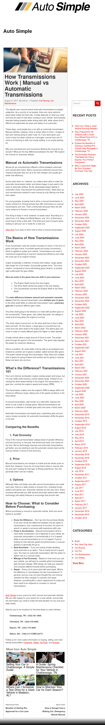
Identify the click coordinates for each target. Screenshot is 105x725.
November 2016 (82, 514)
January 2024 (81, 254)
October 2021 (81, 344)
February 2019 (81, 447)
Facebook (28, 642)
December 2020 (82, 377)
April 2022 (79, 324)
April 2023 (79, 284)
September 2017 (82, 481)
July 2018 (79, 471)
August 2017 (80, 484)
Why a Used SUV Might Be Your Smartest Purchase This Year (85, 168)
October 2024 (81, 224)
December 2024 (82, 217)
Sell (79, 66)
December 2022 (82, 297)
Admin (25, 100)
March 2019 (80, 444)
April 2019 (79, 441)
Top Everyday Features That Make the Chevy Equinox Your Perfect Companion (85, 158)
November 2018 (82, 457)
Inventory (82, 61)
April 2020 (79, 404)
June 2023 (79, 277)
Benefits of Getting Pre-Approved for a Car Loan (17, 708)
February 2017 (81, 504)
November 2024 (82, 220)
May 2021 (79, 360)
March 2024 (80, 247)
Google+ (56, 642)
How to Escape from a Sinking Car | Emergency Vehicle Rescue (53, 709)
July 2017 (79, 487)
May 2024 (79, 240)
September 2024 (82, 227)
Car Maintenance (82, 554)
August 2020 (80, 390)
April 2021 (79, 364)
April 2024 (79, 244)
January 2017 (81, 507)
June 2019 (79, 434)
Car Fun (78, 550)
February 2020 (81, 411)
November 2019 (82, 417)
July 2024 (79, 234)
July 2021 (79, 354)
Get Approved (83, 76)
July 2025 (79, 194)
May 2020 (79, 401)
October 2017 (81, 477)
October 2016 (81, 517)
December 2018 (82, 454)
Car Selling (79, 557)
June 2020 (79, 397)
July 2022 (79, 314)
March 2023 (80, 287)
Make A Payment (84, 81)
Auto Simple (17, 31)
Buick (77, 541)
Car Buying (44, 100)
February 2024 (81, 250)
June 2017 (79, 491)
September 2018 (82, 464)
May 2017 (79, 494)
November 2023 (82, 260)
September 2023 (82, 267)
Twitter (36, 642)
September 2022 (82, 307)
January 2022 (81, 334)
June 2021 (79, 357)
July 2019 (79, 430)
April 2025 (79, 204)
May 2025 (79, 200)
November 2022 (82, 300)
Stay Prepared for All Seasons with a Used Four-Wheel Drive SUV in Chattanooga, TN (86, 135)
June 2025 (79, 197)
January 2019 (81, 451)
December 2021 (82, 337)
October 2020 (81, 384)
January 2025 (81, 214)
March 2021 (80, 367)
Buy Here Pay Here (83, 544)
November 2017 (82, 474)
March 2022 (80, 327)
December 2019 (82, 414)
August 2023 (80, 270)
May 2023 (79, 280)
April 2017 (79, 497)
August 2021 (80, 351)
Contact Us (82, 91)
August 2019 (80, 427)
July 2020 (79, 394)
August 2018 (80, 467)
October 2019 (81, 420)
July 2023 (79, 274)
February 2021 (81, 370)
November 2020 (82, 380)
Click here (10, 229)
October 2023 (81, 264)
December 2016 (82, 511)
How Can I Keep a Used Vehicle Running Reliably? (86, 127)
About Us (81, 86)
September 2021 (82, 347)
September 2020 (82, 387)
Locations (81, 71)
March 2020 (80, 407)
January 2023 (81, 294)
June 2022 (79, 317)
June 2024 (79, 237)
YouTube (44, 642)
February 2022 (81, 330)
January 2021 (81, 374)
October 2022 (81, 304)
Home (79, 56)
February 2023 (81, 290)
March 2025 (80, 207)
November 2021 (82, 340)
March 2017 (80, 501)
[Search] (97, 103)
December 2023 (82, 257)
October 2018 (81, 461)
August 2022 (80, 310)
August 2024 (80, 230)
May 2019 (79, 437)
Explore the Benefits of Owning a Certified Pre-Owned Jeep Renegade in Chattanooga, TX (86, 147)
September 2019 (82, 424)
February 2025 (81, 210)
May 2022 (79, 320)
